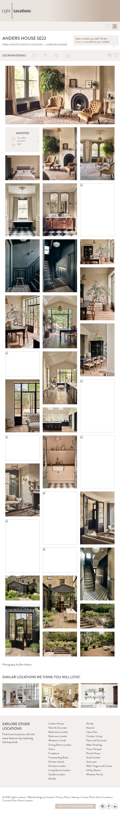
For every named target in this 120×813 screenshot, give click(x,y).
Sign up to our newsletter (75, 806)
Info (34, 55)
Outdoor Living (94, 736)
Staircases (91, 762)
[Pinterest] (109, 55)
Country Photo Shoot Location (17, 800)
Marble (52, 779)
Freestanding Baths (58, 757)
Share (67, 55)
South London (93, 757)
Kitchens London (57, 766)
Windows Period (94, 774)
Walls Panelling (94, 745)
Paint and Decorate (96, 740)
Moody (90, 724)
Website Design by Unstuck (41, 797)
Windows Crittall (57, 740)
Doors (51, 749)
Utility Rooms (93, 770)
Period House (93, 753)
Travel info (45, 55)
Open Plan (91, 732)
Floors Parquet (94, 749)
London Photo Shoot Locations (96, 797)
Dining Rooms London (59, 745)
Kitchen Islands (56, 762)
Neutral (90, 728)
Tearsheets (56, 55)
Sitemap (75, 797)
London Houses (56, 44)
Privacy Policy (63, 797)
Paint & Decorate (57, 728)
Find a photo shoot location (22, 44)
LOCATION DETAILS (14, 55)
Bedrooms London (57, 736)
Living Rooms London (59, 770)
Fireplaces (53, 753)
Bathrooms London (58, 732)
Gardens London (56, 774)
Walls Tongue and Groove (99, 766)
